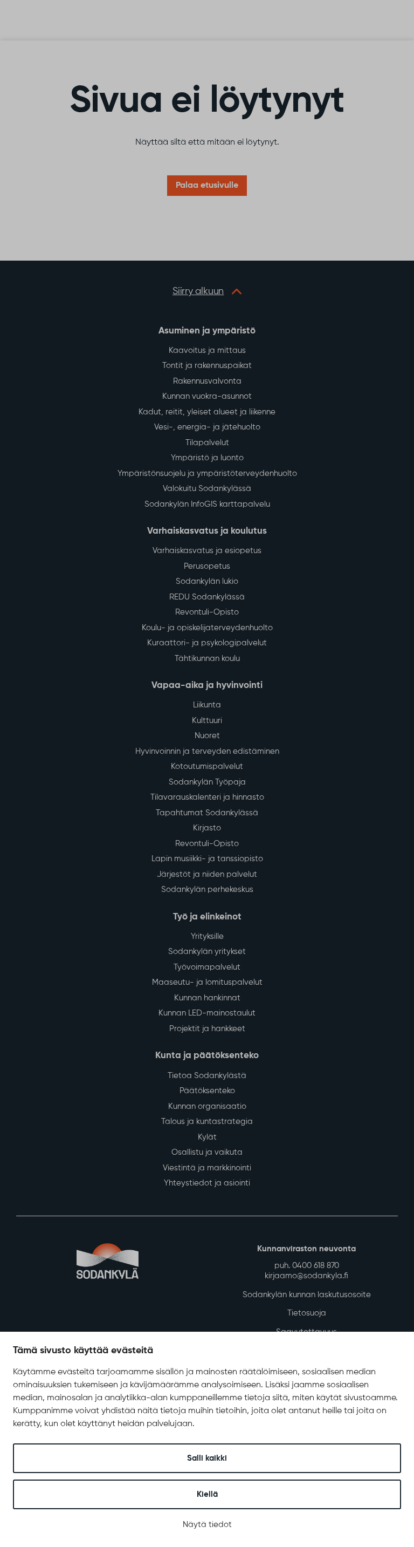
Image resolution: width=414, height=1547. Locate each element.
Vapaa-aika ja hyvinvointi (207, 685)
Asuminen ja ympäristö (207, 331)
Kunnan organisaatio (207, 1106)
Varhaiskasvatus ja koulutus (207, 531)
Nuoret (207, 736)
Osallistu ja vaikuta (207, 1152)
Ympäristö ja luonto (207, 458)
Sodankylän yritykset (207, 952)
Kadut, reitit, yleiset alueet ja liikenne (207, 412)
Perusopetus (207, 566)
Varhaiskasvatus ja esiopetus (207, 551)
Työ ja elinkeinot (207, 917)
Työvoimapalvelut (207, 967)
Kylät (207, 1137)
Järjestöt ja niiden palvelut (207, 874)
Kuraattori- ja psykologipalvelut (207, 643)
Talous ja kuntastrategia (207, 1121)
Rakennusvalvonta (207, 381)
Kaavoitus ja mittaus (207, 350)
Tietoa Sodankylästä (207, 1076)
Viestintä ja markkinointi (207, 1168)
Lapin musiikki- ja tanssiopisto (207, 859)
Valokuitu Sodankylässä (207, 489)
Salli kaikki (207, 1458)
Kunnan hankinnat (207, 998)
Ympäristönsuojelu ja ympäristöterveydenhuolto (207, 473)
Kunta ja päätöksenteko (207, 1055)
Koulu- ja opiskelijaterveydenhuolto (207, 628)
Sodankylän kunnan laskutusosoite (307, 1295)
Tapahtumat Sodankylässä (207, 813)
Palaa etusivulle (207, 185)
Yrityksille (207, 936)
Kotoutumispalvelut (207, 766)
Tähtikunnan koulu (207, 659)
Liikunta (207, 705)
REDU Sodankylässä (207, 597)
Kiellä (207, 1494)
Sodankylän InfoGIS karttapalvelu (207, 504)
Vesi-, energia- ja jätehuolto (207, 427)
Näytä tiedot (207, 1525)
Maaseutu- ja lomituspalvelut (207, 982)
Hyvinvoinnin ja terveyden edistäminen (207, 751)
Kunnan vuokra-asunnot (207, 396)
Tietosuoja (306, 1313)
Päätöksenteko (207, 1091)
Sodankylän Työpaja (207, 782)
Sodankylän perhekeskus (207, 889)
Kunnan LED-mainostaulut (207, 1013)
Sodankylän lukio (207, 581)
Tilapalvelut (207, 443)
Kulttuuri (207, 721)
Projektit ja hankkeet (207, 1029)
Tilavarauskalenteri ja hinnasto (207, 797)
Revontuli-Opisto (207, 612)
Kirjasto (207, 828)
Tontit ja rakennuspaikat (207, 366)
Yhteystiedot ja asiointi (207, 1183)
